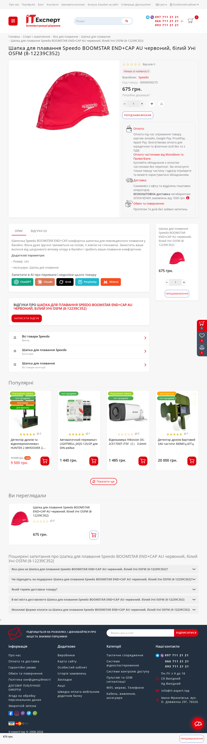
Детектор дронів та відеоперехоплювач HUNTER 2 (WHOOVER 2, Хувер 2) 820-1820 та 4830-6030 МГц (29, 448)
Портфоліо (28, 4)
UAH (162, 4)
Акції (61, 685)
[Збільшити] (142, 103)
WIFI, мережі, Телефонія (125, 688)
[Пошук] (126, 21)
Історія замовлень (72, 673)
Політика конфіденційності (29, 679)
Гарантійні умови (22, 667)
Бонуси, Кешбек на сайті (103, 4)
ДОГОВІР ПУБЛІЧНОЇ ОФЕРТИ (24, 688)
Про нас (14, 4)
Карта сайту (67, 661)
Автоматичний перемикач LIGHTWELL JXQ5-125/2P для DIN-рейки (79, 444)
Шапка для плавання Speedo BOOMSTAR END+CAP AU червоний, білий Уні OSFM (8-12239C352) (62, 511)
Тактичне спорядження (125, 655)
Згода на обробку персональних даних (24, 698)
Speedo (143, 77)
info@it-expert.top (175, 691)
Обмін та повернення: (149, 203)
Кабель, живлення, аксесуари (121, 696)
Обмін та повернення (25, 673)
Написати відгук (26, 318)
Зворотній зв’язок (22, 706)
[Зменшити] (124, 103)
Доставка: (140, 180)
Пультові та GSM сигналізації (120, 679)
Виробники (66, 655)
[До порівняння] (161, 103)
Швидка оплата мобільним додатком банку (78, 694)
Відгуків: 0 (148, 64)
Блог (41, 4)
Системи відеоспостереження (123, 663)
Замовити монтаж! (73, 4)
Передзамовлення (192, 738)
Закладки (65, 679)
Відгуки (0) (39, 231)
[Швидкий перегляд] (46, 410)
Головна (14, 36)
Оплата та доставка (23, 661)
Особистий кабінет (184, 4)
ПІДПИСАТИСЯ (186, 632)
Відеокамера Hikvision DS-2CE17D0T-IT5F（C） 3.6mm (127, 442)
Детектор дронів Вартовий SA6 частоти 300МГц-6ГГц (176, 442)
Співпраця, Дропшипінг (136, 4)
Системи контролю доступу (128, 671)
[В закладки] (151, 103)
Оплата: (139, 128)
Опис (19, 231)
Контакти (52, 4)
